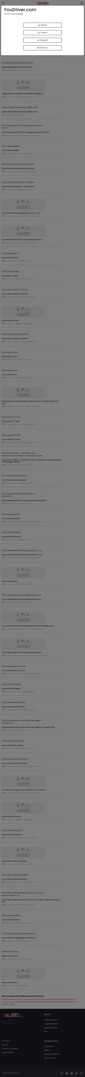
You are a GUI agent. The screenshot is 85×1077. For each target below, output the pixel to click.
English (43, 25)
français (44, 40)
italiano (43, 32)
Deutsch (44, 48)
